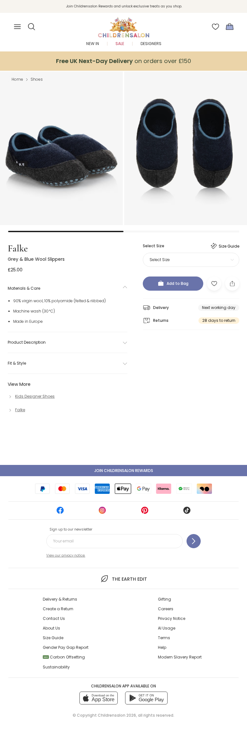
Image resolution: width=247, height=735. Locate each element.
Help (162, 647)
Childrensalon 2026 (117, 715)
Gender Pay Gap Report (65, 647)
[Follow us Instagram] (102, 512)
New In (92, 43)
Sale (119, 43)
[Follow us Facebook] (60, 512)
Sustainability (56, 667)
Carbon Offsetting (64, 657)
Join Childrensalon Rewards (123, 470)
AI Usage (166, 628)
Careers (165, 609)
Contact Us (54, 618)
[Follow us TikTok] (186, 512)
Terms (164, 637)
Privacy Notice (171, 618)
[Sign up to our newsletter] (194, 541)
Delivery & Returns (60, 599)
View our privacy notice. (65, 555)
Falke (18, 248)
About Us (51, 628)
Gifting (164, 599)
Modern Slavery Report (180, 657)
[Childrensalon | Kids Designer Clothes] (123, 24)
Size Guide (53, 637)
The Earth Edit (129, 579)
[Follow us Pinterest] (144, 512)
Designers (151, 43)
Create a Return (58, 609)
